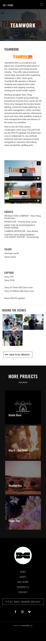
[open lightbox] (13, 322)
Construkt (27, 625)
